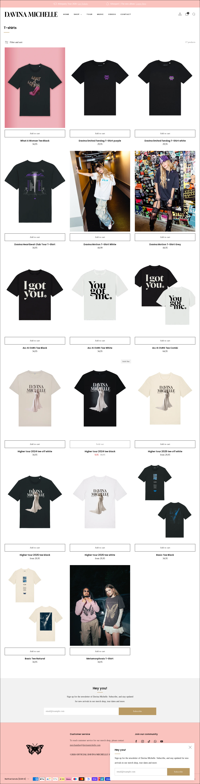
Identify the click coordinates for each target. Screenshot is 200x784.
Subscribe (178, 772)
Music (100, 14)
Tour (89, 14)
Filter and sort (16, 42)
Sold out (100, 444)
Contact (125, 14)
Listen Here (141, 4)
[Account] (180, 14)
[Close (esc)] (190, 747)
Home (66, 14)
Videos (112, 14)
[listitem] (71, 4)
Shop (76, 14)
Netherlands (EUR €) (15, 779)
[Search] (193, 14)
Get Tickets (83, 4)
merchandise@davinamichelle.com (85, 745)
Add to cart (35, 133)
